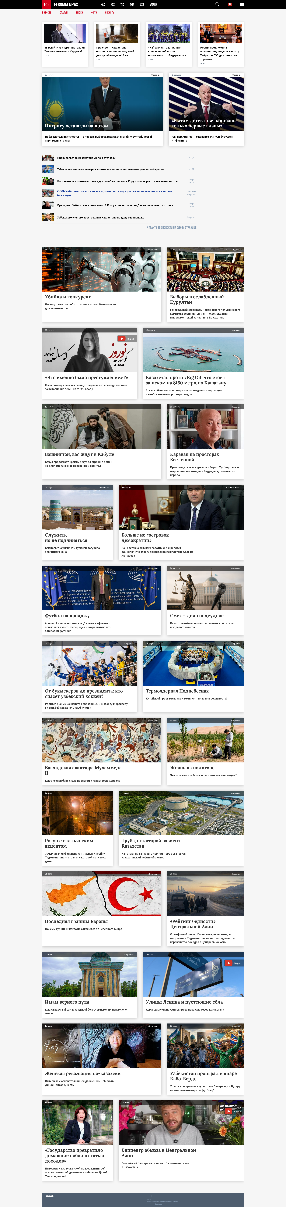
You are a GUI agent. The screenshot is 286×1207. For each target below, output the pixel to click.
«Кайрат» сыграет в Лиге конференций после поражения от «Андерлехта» (167, 51)
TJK (122, 4)
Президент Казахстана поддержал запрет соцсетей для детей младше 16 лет (115, 51)
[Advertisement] (223, 199)
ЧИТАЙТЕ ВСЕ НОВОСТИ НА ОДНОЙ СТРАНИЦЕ (171, 227)
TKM (132, 4)
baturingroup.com (166, 1201)
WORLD (153, 4)
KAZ (103, 4)
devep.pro (158, 1204)
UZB (142, 4)
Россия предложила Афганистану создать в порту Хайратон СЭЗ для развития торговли (219, 53)
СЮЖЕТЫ (110, 12)
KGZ (113, 4)
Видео (79, 12)
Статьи (64, 12)
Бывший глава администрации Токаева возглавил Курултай (64, 49)
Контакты (49, 1195)
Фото (94, 12)
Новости (47, 12)
